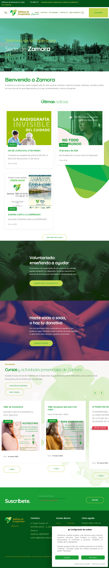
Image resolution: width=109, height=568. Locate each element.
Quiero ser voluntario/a (46, 283)
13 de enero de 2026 (68, 150)
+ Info (11, 469)
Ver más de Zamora (18, 386)
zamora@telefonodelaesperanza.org (47, 537)
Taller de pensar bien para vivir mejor (62, 408)
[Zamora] (20, 12)
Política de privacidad (82, 564)
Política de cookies (98, 564)
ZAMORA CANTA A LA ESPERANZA (24, 214)
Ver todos (14, 392)
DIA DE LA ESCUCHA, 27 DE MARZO (24, 150)
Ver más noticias (54, 237)
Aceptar (67, 557)
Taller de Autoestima (13, 407)
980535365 (44, 534)
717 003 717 (34, 2)
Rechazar (93, 557)
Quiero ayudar (41, 343)
